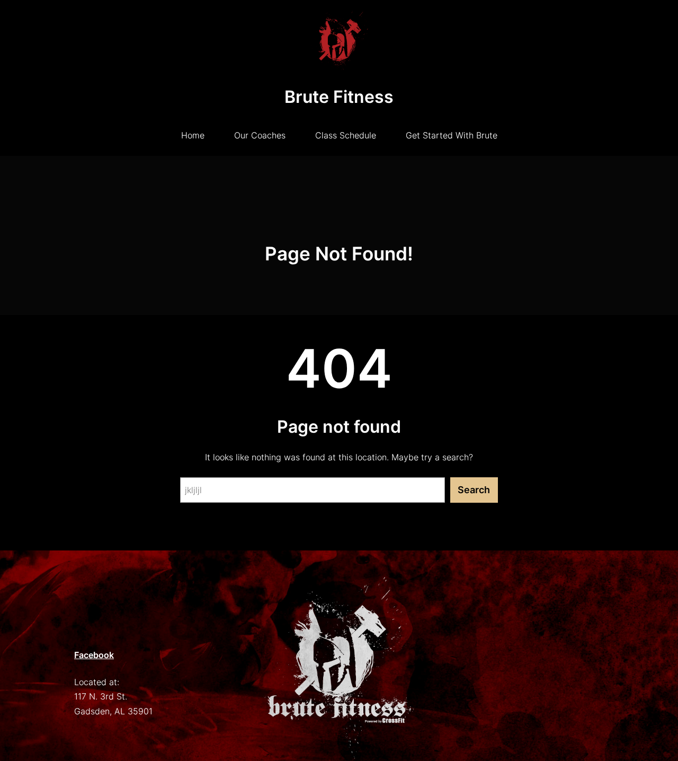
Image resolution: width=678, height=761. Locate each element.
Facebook (94, 655)
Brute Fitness (339, 96)
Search (474, 489)
